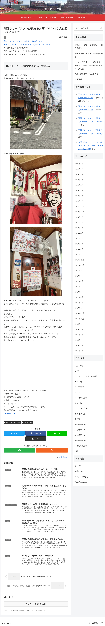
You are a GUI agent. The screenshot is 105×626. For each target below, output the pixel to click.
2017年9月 (79, 271)
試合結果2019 (80, 440)
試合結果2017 (80, 430)
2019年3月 (79, 190)
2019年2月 (79, 196)
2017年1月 (79, 308)
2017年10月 (79, 265)
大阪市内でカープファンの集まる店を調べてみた (24, 41)
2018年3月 (79, 239)
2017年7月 (79, 281)
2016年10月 (79, 324)
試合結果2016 (80, 424)
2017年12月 (79, 255)
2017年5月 (79, 287)
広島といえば (80, 414)
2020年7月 (79, 174)
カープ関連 (79, 387)
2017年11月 (79, 260)
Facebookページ (10, 414)
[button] (101, 28)
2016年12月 (79, 313)
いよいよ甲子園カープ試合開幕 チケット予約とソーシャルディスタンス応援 (88, 65)
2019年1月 (79, 201)
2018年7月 (79, 223)
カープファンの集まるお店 (12, 422)
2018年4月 (79, 233)
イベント (78, 371)
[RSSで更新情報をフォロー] (52, 450)
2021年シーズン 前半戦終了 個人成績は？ (89, 46)
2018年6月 (79, 228)
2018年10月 (79, 212)
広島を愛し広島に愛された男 (87, 74)
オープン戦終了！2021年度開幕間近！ (89, 55)
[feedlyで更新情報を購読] (19, 450)
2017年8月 (79, 276)
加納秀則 (99, 134)
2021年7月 (79, 164)
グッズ (77, 392)
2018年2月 (79, 244)
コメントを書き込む (35, 604)
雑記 (76, 451)
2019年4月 (79, 185)
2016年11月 (79, 319)
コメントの (81, 477)
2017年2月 (79, 303)
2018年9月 (79, 217)
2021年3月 (79, 169)
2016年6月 (79, 345)
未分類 (77, 419)
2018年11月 (79, 207)
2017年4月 (79, 292)
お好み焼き (79, 366)
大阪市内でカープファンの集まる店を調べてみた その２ (28, 45)
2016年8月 (79, 335)
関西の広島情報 (27, 422)
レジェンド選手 (81, 408)
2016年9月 (79, 329)
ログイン (78, 466)
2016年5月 (79, 351)
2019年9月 (79, 180)
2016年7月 (79, 340)
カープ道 (78, 382)
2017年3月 (79, 297)
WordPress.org (81, 482)
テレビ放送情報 (81, 398)
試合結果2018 (80, 435)
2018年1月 (79, 249)
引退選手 (78, 79)
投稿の (79, 471)
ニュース (78, 403)
